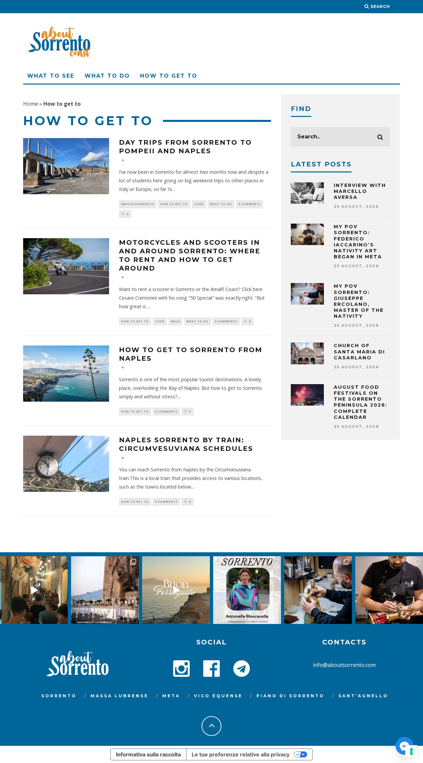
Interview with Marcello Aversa (360, 191)
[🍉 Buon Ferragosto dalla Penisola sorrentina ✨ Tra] (176, 590)
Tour (199, 204)
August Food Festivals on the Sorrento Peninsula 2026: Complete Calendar (360, 402)
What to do (107, 76)
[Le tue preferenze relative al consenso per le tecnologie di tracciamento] (411, 751)
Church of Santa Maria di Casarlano (359, 351)
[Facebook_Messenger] (404, 746)
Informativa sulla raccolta (148, 754)
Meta (171, 695)
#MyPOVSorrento (137, 204)
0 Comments (249, 204)
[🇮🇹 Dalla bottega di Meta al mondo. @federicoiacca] (389, 590)
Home (30, 103)
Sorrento (59, 695)
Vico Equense (218, 695)
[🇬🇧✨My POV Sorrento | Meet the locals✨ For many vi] (247, 590)
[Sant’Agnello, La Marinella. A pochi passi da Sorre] (105, 590)
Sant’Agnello (363, 695)
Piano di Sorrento (290, 695)
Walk (175, 321)
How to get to (168, 76)
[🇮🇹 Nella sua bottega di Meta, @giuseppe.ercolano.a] (318, 590)
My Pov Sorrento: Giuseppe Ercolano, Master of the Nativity (359, 301)
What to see (50, 76)
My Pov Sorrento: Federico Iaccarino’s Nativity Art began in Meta (358, 242)
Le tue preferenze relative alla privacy (240, 754)
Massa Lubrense (119, 695)
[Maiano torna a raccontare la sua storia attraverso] (34, 590)
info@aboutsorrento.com (344, 665)
